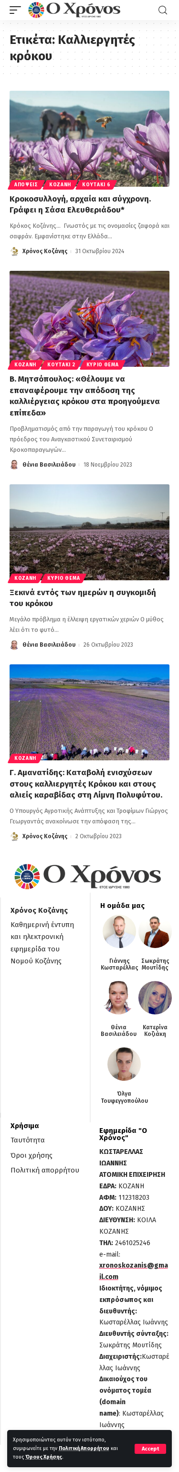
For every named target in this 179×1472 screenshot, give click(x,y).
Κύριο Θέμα (102, 365)
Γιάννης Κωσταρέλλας (119, 964)
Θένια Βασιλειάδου (48, 464)
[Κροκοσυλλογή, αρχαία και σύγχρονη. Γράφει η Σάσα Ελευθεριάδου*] (89, 139)
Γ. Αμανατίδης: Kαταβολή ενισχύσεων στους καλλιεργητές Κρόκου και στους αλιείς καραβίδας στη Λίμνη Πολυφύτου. (86, 784)
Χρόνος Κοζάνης (44, 251)
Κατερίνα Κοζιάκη (155, 1030)
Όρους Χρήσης (43, 1457)
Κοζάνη (60, 185)
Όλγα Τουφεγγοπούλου (124, 1097)
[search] (162, 10)
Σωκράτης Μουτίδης (155, 964)
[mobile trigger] (18, 10)
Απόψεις (26, 185)
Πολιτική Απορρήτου (84, 1448)
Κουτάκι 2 (61, 365)
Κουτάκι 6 (96, 185)
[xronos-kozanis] (75, 10)
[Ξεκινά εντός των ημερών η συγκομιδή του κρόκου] (89, 532)
